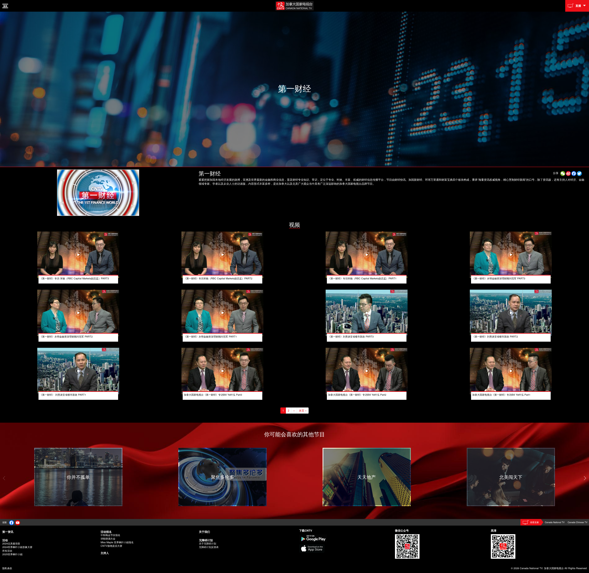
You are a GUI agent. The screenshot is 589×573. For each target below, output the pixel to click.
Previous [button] (4, 478)
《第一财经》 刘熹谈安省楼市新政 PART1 (63, 394)
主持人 (105, 553)
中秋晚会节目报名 (110, 535)
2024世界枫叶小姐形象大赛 (17, 547)
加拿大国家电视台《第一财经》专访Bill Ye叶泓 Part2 (357, 394)
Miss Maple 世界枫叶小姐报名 (117, 542)
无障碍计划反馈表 (209, 547)
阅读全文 (39, 450)
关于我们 (204, 532)
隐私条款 (7, 568)
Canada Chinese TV (577, 522)
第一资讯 (7, 532)
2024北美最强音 (11, 543)
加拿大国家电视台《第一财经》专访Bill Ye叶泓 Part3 (213, 394)
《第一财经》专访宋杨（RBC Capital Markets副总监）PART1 (362, 278)
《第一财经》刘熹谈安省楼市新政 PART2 (495, 336)
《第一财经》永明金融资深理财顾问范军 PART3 (498, 278)
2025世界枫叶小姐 (12, 554)
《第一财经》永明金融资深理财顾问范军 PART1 (210, 336)
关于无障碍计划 (207, 543)
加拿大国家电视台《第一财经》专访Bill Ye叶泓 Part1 (501, 394)
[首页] (294, 5)
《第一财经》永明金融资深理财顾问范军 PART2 (66, 336)
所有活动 (7, 550)
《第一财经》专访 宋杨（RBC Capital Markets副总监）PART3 (74, 278)
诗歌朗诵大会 (108, 538)
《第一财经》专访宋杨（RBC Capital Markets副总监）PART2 (218, 278)
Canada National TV (555, 522)
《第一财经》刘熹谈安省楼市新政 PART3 (351, 336)
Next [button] (585, 478)
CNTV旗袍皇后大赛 (111, 546)
